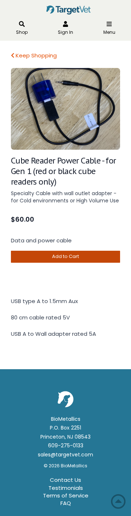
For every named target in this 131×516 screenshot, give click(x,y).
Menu (109, 32)
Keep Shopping (35, 55)
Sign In (65, 32)
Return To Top (118, 501)
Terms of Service (65, 495)
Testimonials (65, 488)
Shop (22, 32)
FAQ (65, 503)
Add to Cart (65, 256)
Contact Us (65, 480)
